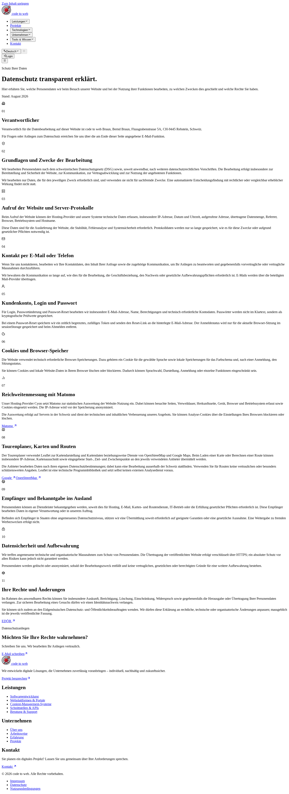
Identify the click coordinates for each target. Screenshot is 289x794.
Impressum (17, 781)
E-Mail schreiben (13, 654)
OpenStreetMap (27, 478)
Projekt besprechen (14, 678)
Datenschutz (18, 785)
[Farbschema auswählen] (24, 51)
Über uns (16, 730)
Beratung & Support (23, 711)
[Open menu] (5, 60)
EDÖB (7, 621)
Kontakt (7, 766)
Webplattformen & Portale (27, 700)
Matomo (8, 426)
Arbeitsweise (19, 733)
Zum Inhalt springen (15, 3)
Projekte (15, 741)
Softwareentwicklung (24, 696)
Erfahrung (17, 737)
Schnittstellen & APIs (24, 708)
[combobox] (11, 51)
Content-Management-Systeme (30, 704)
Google (7, 478)
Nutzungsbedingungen (25, 788)
